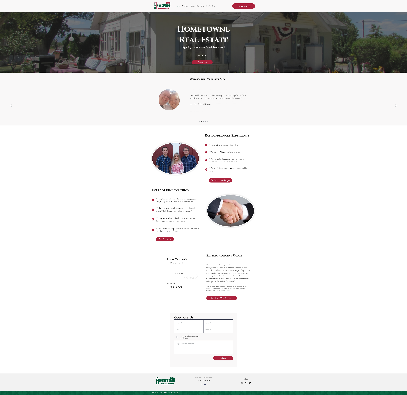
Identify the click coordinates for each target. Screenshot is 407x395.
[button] (243, 6)
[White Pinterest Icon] (206, 55)
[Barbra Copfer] (205, 121)
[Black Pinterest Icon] (249, 382)
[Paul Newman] (201, 121)
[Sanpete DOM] (180, 300)
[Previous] (11, 105)
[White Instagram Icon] (199, 55)
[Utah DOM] (175, 300)
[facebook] (202, 55)
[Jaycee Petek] (199, 121)
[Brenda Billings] (207, 121)
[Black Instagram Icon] (242, 382)
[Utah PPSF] (172, 300)
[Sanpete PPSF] (177, 300)
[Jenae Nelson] (203, 121)
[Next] (395, 105)
